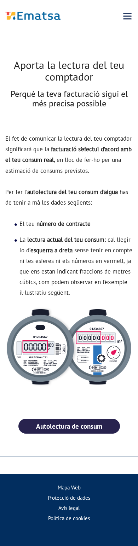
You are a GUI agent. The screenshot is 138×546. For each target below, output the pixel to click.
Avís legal (69, 508)
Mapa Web (69, 487)
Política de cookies (69, 518)
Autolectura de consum (69, 426)
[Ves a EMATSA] (33, 16)
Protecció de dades (69, 497)
